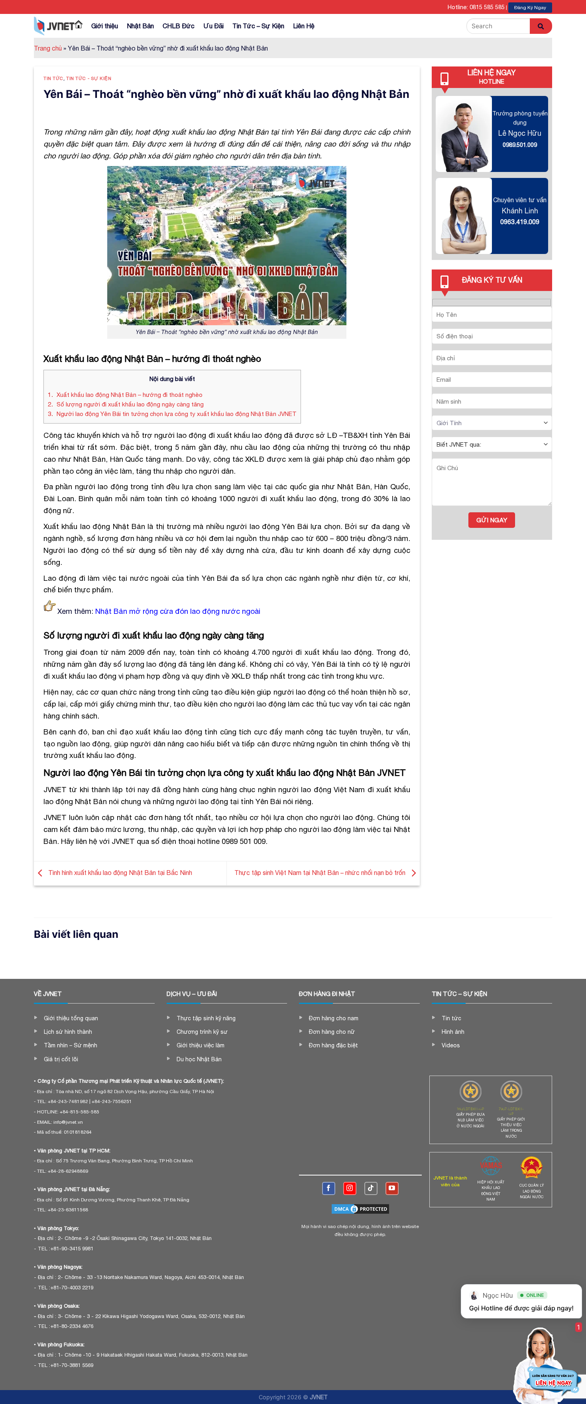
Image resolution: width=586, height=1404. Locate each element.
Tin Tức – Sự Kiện (258, 25)
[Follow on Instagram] (349, 1188)
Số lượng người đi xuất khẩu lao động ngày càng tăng (126, 404)
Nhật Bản (140, 25)
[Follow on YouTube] (392, 1188)
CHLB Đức (179, 25)
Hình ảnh (453, 1032)
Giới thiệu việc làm (200, 1045)
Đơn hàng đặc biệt (333, 1045)
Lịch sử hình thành (68, 1032)
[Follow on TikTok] (371, 1188)
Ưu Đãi (213, 25)
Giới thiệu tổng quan (71, 1018)
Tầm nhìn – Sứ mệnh (70, 1045)
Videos (451, 1045)
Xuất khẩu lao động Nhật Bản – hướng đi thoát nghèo (125, 394)
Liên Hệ (304, 25)
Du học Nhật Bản (199, 1059)
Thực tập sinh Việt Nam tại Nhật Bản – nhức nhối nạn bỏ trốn (320, 872)
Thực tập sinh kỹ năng (206, 1018)
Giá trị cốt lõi (61, 1059)
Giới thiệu (104, 25)
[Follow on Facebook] (328, 1188)
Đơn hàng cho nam (333, 1018)
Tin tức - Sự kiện (89, 78)
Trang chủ (48, 48)
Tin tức (53, 78)
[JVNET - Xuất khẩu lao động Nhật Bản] (54, 25)
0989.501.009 (520, 144)
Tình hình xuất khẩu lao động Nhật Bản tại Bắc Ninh (119, 872)
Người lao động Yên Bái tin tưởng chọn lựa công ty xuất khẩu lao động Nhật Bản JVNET (172, 413)
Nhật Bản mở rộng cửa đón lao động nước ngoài (177, 611)
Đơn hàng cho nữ (332, 1032)
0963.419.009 (519, 221)
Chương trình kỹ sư (202, 1032)
